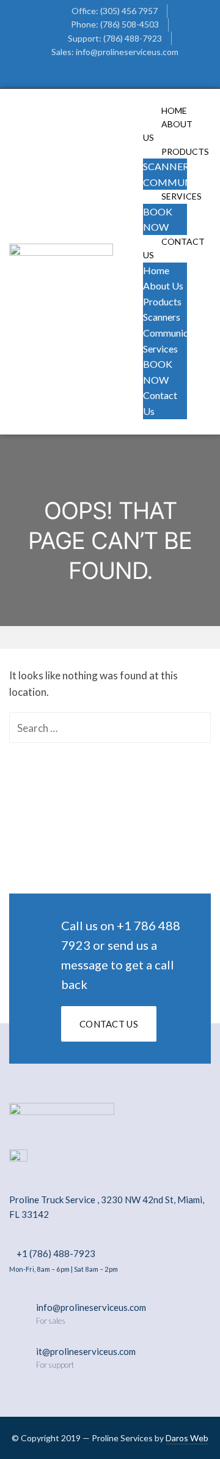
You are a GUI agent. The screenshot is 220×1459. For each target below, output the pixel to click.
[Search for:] (110, 728)
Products (162, 301)
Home (156, 270)
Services (181, 196)
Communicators (176, 332)
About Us (163, 285)
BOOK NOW (157, 372)
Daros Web (187, 1438)
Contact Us (174, 248)
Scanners (168, 166)
